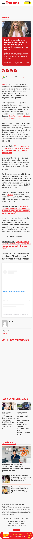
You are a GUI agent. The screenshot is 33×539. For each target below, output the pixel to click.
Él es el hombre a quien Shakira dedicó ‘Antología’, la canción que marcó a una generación (16, 149)
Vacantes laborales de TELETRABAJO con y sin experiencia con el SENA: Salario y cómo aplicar (16, 467)
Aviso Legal (25, 519)
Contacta (7, 519)
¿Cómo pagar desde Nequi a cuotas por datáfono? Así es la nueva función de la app (8, 422)
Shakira (5, 84)
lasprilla (7, 63)
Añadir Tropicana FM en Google (14, 76)
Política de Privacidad (17, 521)
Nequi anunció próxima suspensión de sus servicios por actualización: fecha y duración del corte (21, 478)
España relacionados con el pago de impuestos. (16, 117)
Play (29, 535)
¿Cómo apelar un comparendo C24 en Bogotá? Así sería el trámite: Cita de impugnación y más (23, 425)
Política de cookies (17, 523)
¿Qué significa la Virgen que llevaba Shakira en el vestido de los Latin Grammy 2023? (16, 244)
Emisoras (16, 519)
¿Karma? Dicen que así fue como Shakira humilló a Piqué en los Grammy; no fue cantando (16, 209)
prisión (10, 194)
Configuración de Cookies (17, 526)
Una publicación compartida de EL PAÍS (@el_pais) (18, 314)
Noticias (5, 18)
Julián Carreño (6, 412)
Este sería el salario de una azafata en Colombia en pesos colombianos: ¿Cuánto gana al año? (20, 489)
